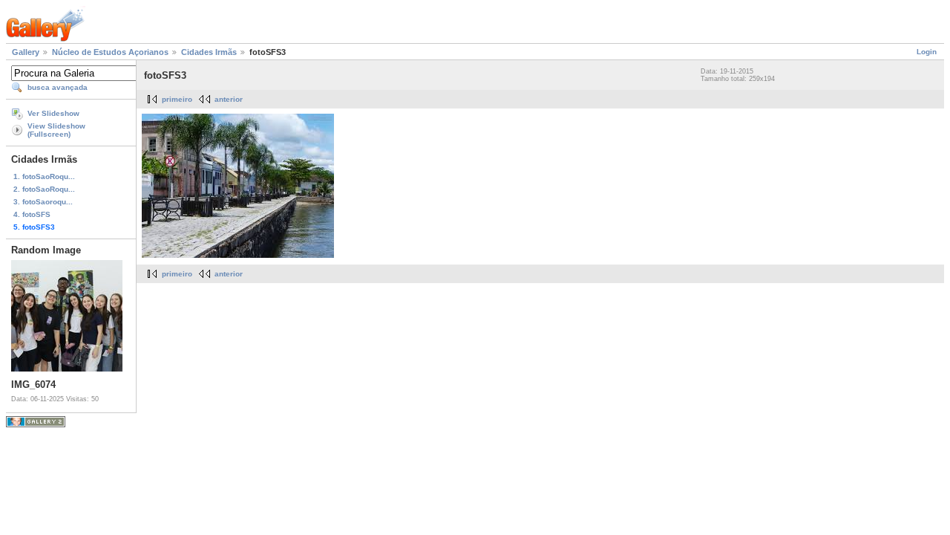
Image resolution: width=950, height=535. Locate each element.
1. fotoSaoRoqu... (44, 176)
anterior (228, 99)
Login (927, 52)
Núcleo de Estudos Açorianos (110, 52)
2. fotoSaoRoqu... (44, 189)
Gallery (25, 52)
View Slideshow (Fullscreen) (56, 130)
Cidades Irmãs (209, 52)
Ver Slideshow (53, 113)
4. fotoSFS (31, 214)
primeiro (177, 99)
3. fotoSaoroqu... (43, 202)
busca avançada (57, 87)
